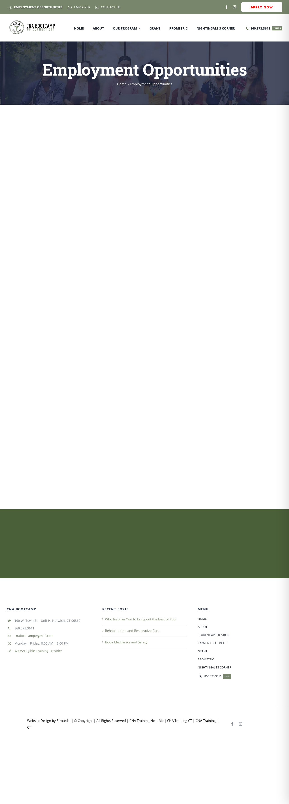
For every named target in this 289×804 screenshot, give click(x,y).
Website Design (39, 720)
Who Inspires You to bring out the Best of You (140, 619)
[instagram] (234, 7)
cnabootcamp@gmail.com (34, 636)
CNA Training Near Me (146, 720)
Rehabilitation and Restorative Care (132, 630)
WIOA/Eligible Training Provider (38, 651)
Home (121, 84)
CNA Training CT (179, 720)
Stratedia (63, 720)
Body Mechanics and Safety (126, 642)
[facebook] (226, 7)
